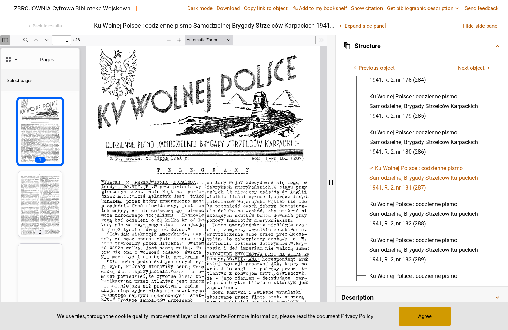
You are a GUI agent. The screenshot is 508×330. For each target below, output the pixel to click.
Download (228, 8)
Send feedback (482, 8)
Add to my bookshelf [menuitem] (323, 8)
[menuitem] (430, 106)
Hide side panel (481, 26)
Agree (425, 316)
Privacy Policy (357, 316)
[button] (422, 46)
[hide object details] (331, 182)
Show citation (367, 8)
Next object (471, 68)
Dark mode (200, 8)
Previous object (377, 68)
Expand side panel (365, 26)
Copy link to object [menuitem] (266, 8)
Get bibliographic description (420, 8)
